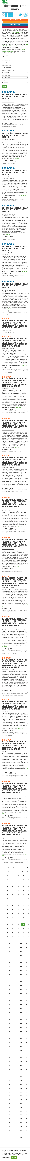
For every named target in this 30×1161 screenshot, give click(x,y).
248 (26, 1080)
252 (26, 1084)
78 (18, 924)
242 (15, 1077)
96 (7, 940)
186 (15, 1023)
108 (26, 947)
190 (15, 1027)
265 (9, 1099)
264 (26, 1096)
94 (23, 936)
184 (26, 1020)
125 (9, 966)
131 (21, 970)
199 (21, 1035)
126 (15, 966)
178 (15, 1016)
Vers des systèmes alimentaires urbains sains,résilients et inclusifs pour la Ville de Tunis (15, 96)
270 (15, 1103)
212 (26, 1046)
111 (21, 951)
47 (12, 902)
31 (7, 890)
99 (23, 940)
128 (26, 966)
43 (18, 898)
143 (21, 981)
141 (9, 981)
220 (26, 1054)
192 (26, 1027)
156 (26, 993)
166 (15, 1004)
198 (15, 1035)
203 (21, 1039)
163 (21, 1000)
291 (21, 1122)
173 (9, 1012)
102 (15, 943)
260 (26, 1092)
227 (21, 1061)
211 (21, 1046)
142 (15, 981)
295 (21, 1126)
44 (23, 898)
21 (7, 883)
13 (18, 875)
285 (9, 1118)
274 (15, 1107)
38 (18, 894)
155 (21, 993)
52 (12, 905)
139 (21, 978)
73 (18, 921)
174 (15, 1012)
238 (15, 1073)
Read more (7, 120)
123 (21, 962)
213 (9, 1050)
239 (21, 1073)
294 (15, 1126)
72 (12, 921)
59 (23, 909)
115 (21, 955)
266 (15, 1099)
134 (15, 974)
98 (17, 940)
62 (12, 913)
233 (9, 1069)
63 (18, 913)
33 (18, 890)
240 (26, 1073)
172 (26, 1008)
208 (26, 1042)
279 (21, 1111)
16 (7, 879)
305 (15, 1137)
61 (7, 913)
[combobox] (15, 57)
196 (26, 1031)
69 (23, 917)
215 (21, 1050)
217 (9, 1054)
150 (15, 989)
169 (9, 1008)
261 (9, 1096)
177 (9, 1016)
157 (9, 997)
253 (9, 1088)
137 (9, 978)
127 (21, 966)
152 (26, 989)
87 (12, 932)
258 (15, 1092)
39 (23, 894)
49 (23, 902)
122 (15, 962)
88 (18, 932)
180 (26, 1016)
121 (9, 962)
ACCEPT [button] (14, 1157)
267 (21, 1099)
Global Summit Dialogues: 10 (15, 27)
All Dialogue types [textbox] (6, 62)
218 (15, 1054)
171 (21, 1008)
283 (21, 1115)
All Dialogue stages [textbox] (6, 67)
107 (21, 947)
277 (9, 1111)
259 (21, 1092)
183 (21, 1020)
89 (23, 932)
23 (18, 883)
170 (15, 1008)
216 (26, 1050)
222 (15, 1058)
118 (15, 959)
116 (26, 955)
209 (9, 1046)
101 (9, 943)
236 (26, 1069)
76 (7, 924)
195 (21, 1031)
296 (26, 1126)
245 (9, 1080)
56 (7, 909)
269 (9, 1103)
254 (15, 1088)
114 (15, 955)
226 (15, 1061)
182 (15, 1020)
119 (21, 959)
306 (21, 1137)
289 (9, 1122)
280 (26, 1111)
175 (21, 1012)
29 (23, 886)
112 (26, 951)
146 (15, 985)
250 (15, 1084)
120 (26, 959)
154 (15, 993)
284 (26, 1115)
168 (26, 1004)
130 (15, 970)
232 (26, 1065)
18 (18, 879)
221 (9, 1058)
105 (9, 947)
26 (7, 886)
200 (26, 1035)
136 (26, 974)
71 (7, 921)
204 (26, 1039)
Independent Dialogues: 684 (15, 24)
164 (26, 1000)
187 (21, 1023)
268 (26, 1099)
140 (26, 978)
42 (12, 898)
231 (21, 1065)
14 (23, 875)
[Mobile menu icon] (27, 2)
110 (15, 951)
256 (26, 1088)
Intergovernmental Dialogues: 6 (16, 22)
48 (18, 902)
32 (12, 890)
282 (15, 1115)
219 (21, 1054)
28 (18, 886)
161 (9, 1000)
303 (21, 1134)
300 (26, 1130)
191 (21, 1027)
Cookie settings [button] (6, 1157)
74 (23, 921)
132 (26, 970)
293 (9, 1126)
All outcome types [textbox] (6, 72)
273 (9, 1107)
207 (21, 1042)
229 (9, 1065)
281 (9, 1115)
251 (21, 1084)
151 (21, 989)
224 (26, 1058)
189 (9, 1027)
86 (7, 932)
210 (15, 1046)
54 (23, 905)
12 (12, 875)
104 (26, 943)
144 (26, 981)
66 (7, 917)
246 (15, 1080)
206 (15, 1042)
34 (23, 890)
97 (12, 940)
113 (9, 955)
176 (26, 1012)
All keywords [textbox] (5, 82)
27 (12, 886)
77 (12, 924)
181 (9, 1020)
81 (7, 928)
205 (9, 1042)
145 (9, 985)
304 (26, 1134)
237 (9, 1073)
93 (18, 936)
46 (7, 902)
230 (15, 1065)
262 (15, 1096)
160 (26, 997)
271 (21, 1103)
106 (15, 947)
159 (21, 997)
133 (9, 974)
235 (21, 1069)
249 (9, 1084)
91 (7, 936)
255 (21, 1088)
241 (9, 1077)
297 (9, 1130)
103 (21, 943)
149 (9, 989)
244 (26, 1077)
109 (9, 951)
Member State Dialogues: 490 (15, 19)
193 (9, 1031)
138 (15, 978)
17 (12, 879)
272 (26, 1103)
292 (26, 1122)
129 (9, 970)
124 (26, 962)
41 (7, 898)
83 (18, 928)
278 (15, 1111)
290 (15, 1122)
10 (27, 871)
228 (26, 1061)
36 (7, 894)
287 (21, 1118)
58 (18, 909)
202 (15, 1039)
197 (9, 1035)
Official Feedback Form (16, 32)
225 (9, 1061)
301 (9, 1134)
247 (21, 1080)
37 (12, 894)
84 (23, 928)
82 (12, 928)
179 (21, 1016)
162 (15, 1000)
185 (9, 1023)
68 (18, 917)
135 (21, 974)
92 (12, 936)
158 (15, 997)
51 (7, 905)
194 (15, 1031)
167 (21, 1004)
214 (15, 1050)
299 (21, 1130)
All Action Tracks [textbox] (6, 77)
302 (15, 1134)
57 (12, 909)
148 (26, 985)
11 (7, 875)
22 (12, 883)
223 (21, 1058)
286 (15, 1118)
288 (26, 1118)
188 (26, 1023)
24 (23, 883)
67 (12, 917)
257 (9, 1092)
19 (23, 879)
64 (23, 913)
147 (21, 985)
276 (26, 1107)
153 (9, 993)
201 (9, 1039)
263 (21, 1096)
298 (15, 1130)
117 (9, 959)
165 (9, 1004)
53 (18, 905)
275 (21, 1107)
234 (15, 1069)
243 (21, 1077)
